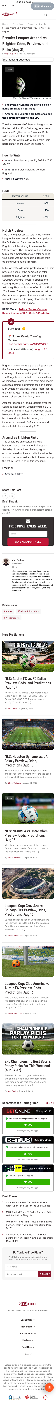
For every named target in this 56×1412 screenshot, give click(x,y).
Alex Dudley (10, 54)
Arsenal (8, 611)
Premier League (12, 618)
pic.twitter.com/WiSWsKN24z (28, 344)
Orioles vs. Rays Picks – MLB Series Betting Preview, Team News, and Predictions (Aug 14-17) (29, 1224)
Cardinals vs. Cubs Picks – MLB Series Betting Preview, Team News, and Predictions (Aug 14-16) (30, 1237)
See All (50, 1103)
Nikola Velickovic (15, 783)
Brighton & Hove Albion (29, 611)
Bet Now (28, 1125)
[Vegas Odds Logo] (9, 15)
